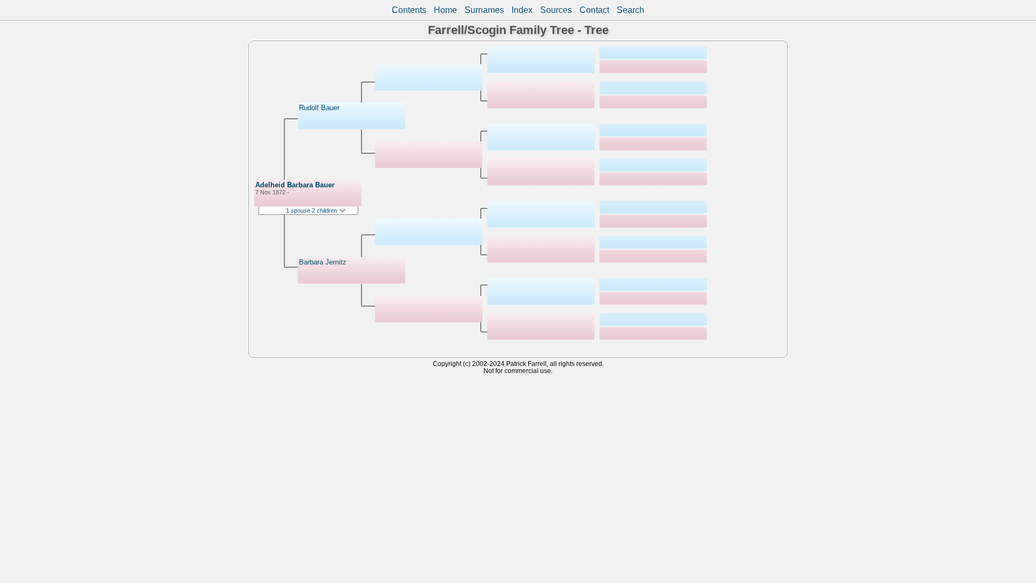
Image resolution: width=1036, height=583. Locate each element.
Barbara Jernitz (322, 262)
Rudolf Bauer (319, 108)
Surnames (484, 10)
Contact (594, 10)
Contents (409, 10)
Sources (556, 10)
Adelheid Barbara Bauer (295, 185)
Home (445, 10)
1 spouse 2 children (312, 210)
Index (522, 10)
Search (630, 10)
